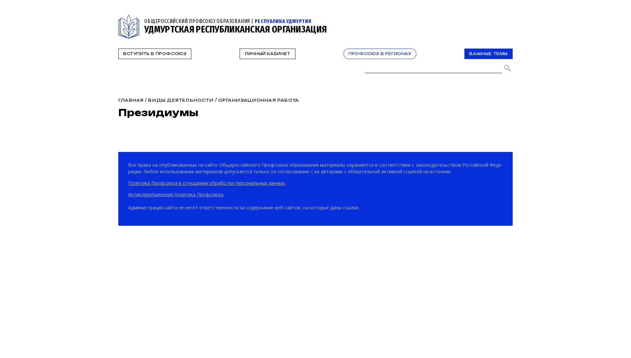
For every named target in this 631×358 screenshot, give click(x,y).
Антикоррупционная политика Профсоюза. (176, 194)
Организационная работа (258, 100)
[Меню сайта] (507, 18)
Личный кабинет (267, 54)
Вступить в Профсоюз (154, 54)
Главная (131, 100)
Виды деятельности (180, 100)
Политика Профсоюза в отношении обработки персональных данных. (207, 183)
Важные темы (488, 54)
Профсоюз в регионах (379, 54)
